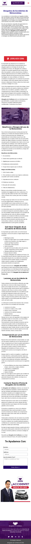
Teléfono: (6, 452)
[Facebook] (12, 536)
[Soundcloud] (15, 536)
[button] (28, 3)
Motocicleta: (11, 169)
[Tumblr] (22, 536)
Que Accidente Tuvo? (9, 457)
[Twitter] (8, 536)
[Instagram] (18, 536)
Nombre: (5, 447)
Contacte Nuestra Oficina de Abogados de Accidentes (15, 384)
